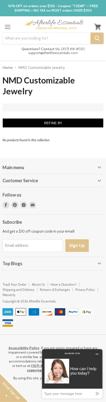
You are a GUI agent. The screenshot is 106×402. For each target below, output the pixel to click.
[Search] (97, 38)
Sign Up (77, 245)
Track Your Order (14, 284)
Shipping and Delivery (18, 290)
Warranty (9, 295)
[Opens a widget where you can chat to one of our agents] (72, 373)
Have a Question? (63, 284)
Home (7, 67)
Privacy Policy (85, 290)
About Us (38, 284)
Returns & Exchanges (55, 290)
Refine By (53, 123)
